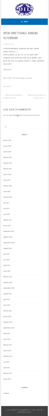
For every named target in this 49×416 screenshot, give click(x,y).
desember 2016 (8, 231)
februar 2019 (7, 186)
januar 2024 (7, 152)
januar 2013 (7, 379)
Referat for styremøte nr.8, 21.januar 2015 (37, 96)
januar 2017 (7, 225)
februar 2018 (7, 197)
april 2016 (6, 265)
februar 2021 (7, 169)
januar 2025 (7, 146)
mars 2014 (6, 339)
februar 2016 (7, 277)
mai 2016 (6, 260)
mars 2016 (6, 271)
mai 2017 (6, 208)
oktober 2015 (7, 282)
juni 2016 (6, 254)
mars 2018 (6, 191)
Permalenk (7, 86)
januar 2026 (7, 140)
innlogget (16, 115)
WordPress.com (24, 412)
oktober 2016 (7, 237)
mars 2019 (6, 180)
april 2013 (6, 367)
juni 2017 (6, 203)
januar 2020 (7, 174)
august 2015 (7, 294)
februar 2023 (7, 157)
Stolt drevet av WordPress (18, 410)
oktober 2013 (7, 356)
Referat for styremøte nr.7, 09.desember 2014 (13, 96)
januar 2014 (7, 350)
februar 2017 (7, 220)
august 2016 (7, 248)
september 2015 (8, 288)
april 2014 (6, 333)
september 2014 (8, 328)
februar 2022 (7, 163)
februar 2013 (7, 373)
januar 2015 (7, 316)
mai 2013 (6, 362)
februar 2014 (7, 345)
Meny (26, 21)
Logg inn (6, 393)
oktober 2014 (7, 322)
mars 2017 (6, 214)
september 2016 (8, 243)
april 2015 (6, 299)
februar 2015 (7, 311)
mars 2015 (6, 305)
